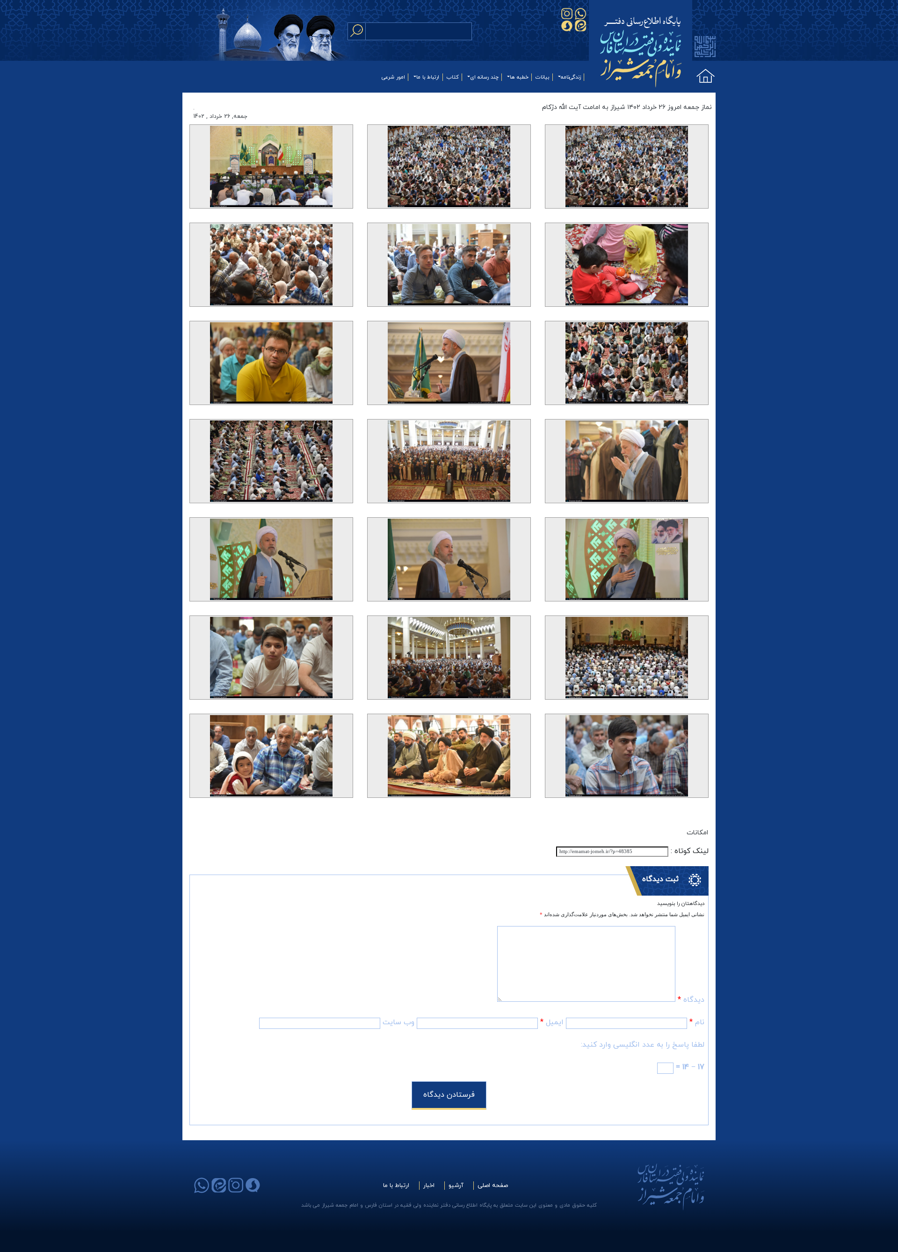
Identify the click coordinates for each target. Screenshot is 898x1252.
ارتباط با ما (427, 77)
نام (696, 1022)
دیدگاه (691, 1000)
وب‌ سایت (398, 1022)
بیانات (542, 77)
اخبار (429, 1185)
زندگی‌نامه (571, 77)
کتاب (453, 77)
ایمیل (552, 1022)
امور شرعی (393, 77)
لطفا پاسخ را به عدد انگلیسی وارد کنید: (642, 1045)
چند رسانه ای (484, 77)
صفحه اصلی (493, 1185)
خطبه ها (519, 77)
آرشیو (456, 1185)
